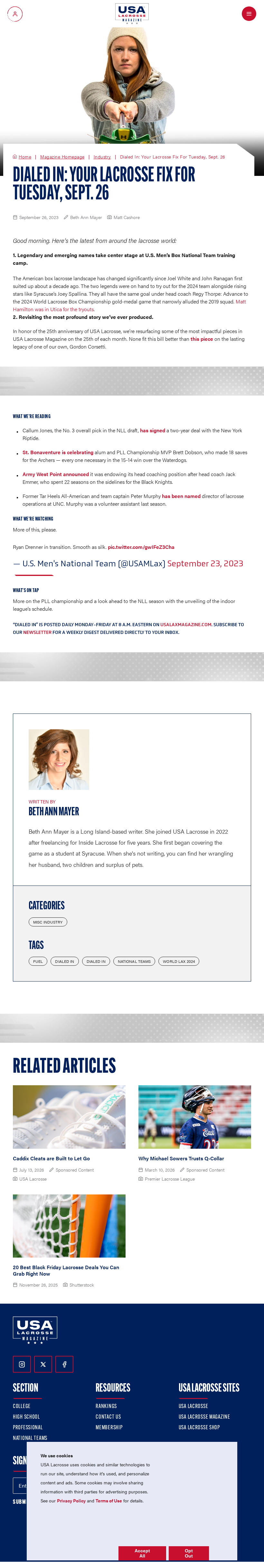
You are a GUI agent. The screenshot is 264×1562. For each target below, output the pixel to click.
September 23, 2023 (205, 563)
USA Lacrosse (193, 1407)
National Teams (134, 961)
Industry (102, 157)
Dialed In (64, 961)
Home (25, 157)
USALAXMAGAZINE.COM (186, 625)
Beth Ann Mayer (54, 812)
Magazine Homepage (62, 157)
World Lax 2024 (179, 961)
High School (26, 1417)
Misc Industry (48, 922)
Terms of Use (109, 1500)
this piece (202, 338)
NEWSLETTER (37, 632)
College (22, 1407)
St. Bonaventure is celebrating (58, 452)
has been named (181, 496)
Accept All (142, 1553)
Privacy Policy (71, 1500)
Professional (28, 1428)
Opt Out (189, 1553)
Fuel (38, 961)
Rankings (106, 1407)
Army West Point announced (56, 474)
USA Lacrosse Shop (199, 1428)
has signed (152, 430)
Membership (109, 1428)
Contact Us (108, 1417)
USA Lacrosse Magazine (204, 1417)
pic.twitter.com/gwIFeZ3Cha (141, 547)
